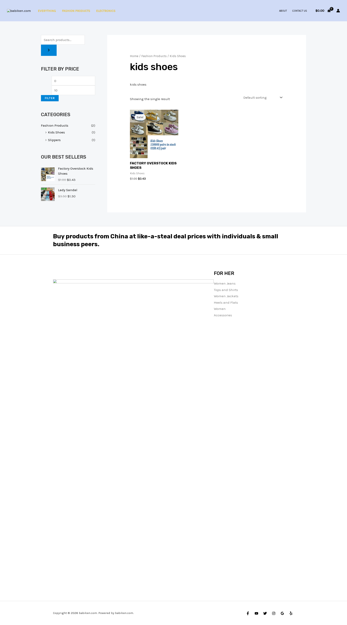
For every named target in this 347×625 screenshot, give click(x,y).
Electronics (105, 11)
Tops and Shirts (226, 290)
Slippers (54, 140)
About (283, 10)
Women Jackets (226, 296)
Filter (50, 98)
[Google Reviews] (282, 613)
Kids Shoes (56, 132)
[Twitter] (265, 613)
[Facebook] (248, 613)
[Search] (49, 50)
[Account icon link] (338, 10)
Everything (47, 11)
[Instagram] (274, 613)
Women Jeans (225, 283)
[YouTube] (256, 613)
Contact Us (299, 10)
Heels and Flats (226, 302)
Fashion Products (76, 11)
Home (134, 56)
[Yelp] (291, 613)
